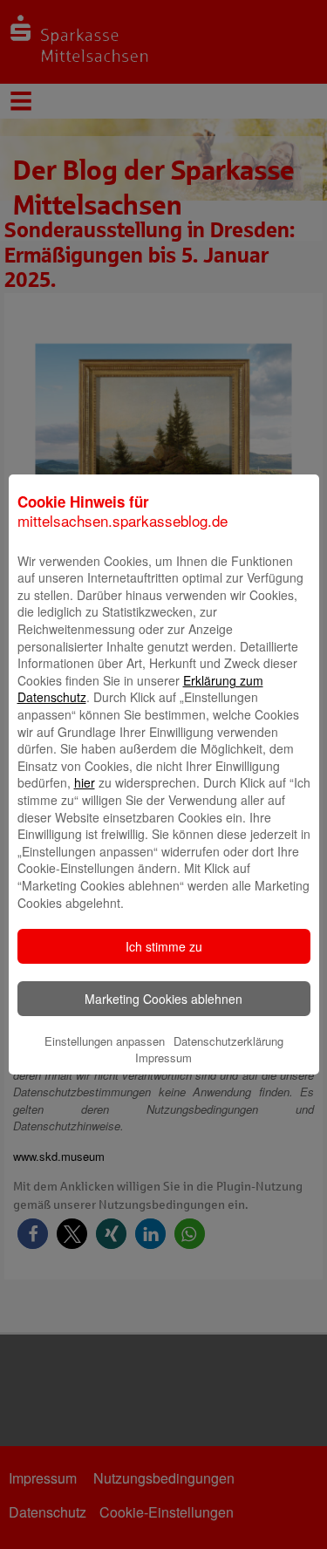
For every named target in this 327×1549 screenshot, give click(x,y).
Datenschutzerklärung (228, 1041)
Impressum (163, 1057)
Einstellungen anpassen (104, 1041)
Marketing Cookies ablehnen (163, 998)
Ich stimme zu (164, 946)
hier (84, 782)
